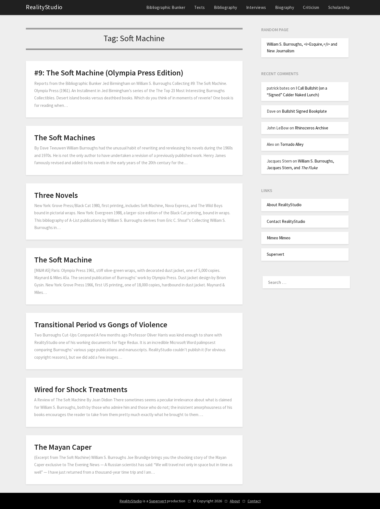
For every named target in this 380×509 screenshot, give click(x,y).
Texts (199, 7)
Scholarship (339, 7)
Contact (254, 500)
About (235, 500)
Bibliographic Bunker (165, 7)
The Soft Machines (64, 137)
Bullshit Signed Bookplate (304, 111)
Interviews (256, 7)
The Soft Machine (63, 260)
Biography (284, 7)
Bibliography (225, 7)
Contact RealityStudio (286, 221)
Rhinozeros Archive (311, 128)
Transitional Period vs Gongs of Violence (100, 324)
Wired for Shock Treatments (80, 389)
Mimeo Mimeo (278, 237)
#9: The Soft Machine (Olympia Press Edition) (108, 73)
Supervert (275, 254)
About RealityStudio (284, 204)
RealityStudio (44, 7)
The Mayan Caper (63, 447)
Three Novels (56, 195)
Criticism (311, 7)
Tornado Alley (291, 144)
